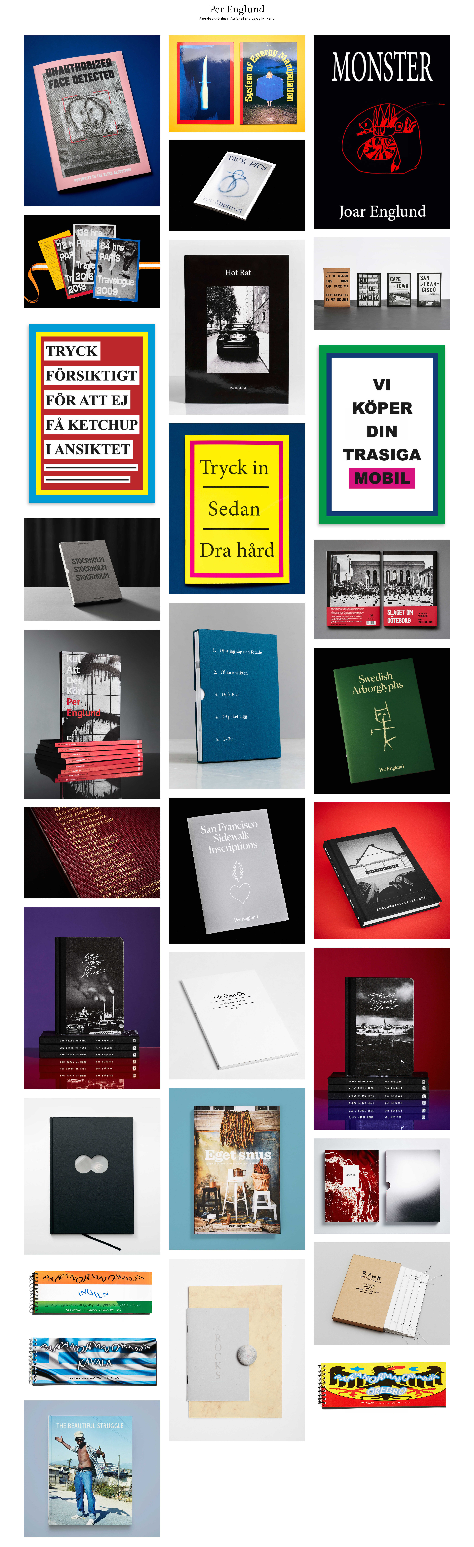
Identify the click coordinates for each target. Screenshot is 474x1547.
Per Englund (237, 9)
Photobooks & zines (214, 19)
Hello (271, 19)
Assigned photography (247, 19)
